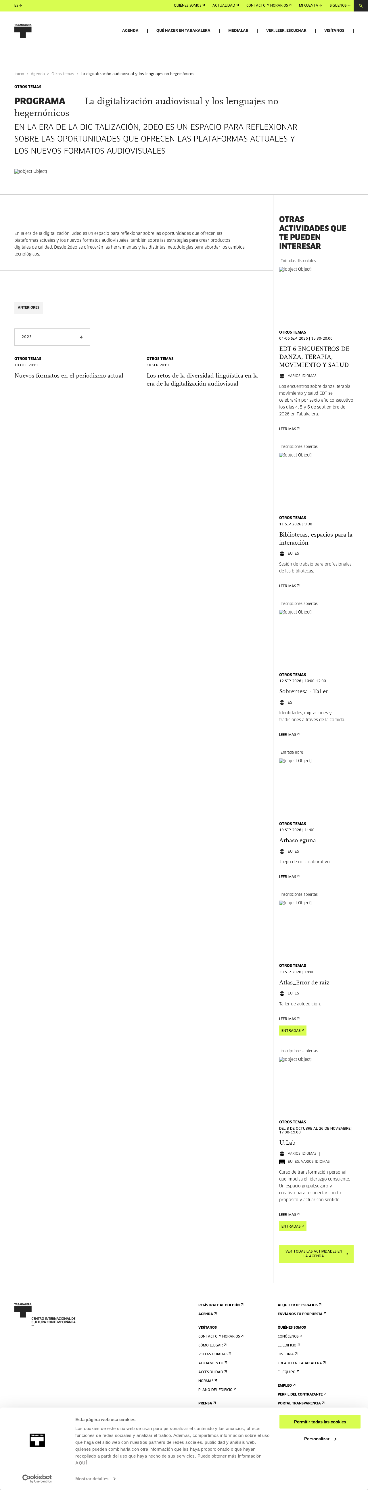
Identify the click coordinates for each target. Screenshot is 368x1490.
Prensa (205, 1403)
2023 (27, 337)
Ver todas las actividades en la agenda (313, 1254)
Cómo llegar (210, 1345)
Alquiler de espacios (298, 1305)
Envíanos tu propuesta (300, 1314)
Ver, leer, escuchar (286, 31)
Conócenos (288, 1336)
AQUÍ (81, 1462)
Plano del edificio (215, 1390)
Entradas (290, 1031)
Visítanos (334, 31)
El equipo (287, 1372)
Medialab (238, 31)
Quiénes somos (187, 5)
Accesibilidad (210, 1372)
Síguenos (338, 5)
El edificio (287, 1345)
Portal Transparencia (299, 1403)
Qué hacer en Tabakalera (183, 31)
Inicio (19, 74)
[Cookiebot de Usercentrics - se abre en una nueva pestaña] (37, 1478)
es (16, 5)
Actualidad (223, 5)
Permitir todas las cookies (320, 1421)
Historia (286, 1354)
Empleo (285, 1386)
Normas (205, 1381)
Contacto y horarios (267, 5)
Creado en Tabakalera (300, 1363)
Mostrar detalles (91, 1478)
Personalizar (316, 1438)
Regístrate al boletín (219, 1305)
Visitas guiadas (212, 1354)
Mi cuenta (308, 5)
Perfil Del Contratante (300, 1394)
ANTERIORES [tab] (28, 307)
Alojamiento (210, 1363)
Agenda (130, 31)
